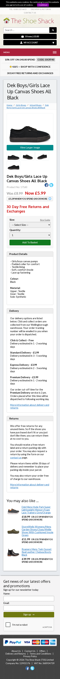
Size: (30, 219)
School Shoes (36, 105)
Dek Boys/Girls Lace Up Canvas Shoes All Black (28, 106)
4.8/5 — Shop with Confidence (30, 66)
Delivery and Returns (16, 653)
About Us (16, 651)
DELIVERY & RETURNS (41, 9)
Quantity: (15, 230)
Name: (7, 593)
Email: (7, 603)
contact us (16, 457)
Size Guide (45, 220)
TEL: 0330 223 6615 (17, 9)
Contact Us (29, 651)
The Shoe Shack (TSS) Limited (39, 659)
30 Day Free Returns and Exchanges (30, 73)
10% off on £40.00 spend (20, 59)
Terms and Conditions (40, 653)
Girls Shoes (21, 105)
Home (9, 105)
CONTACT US (30, 13)
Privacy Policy (30, 656)
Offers (42, 651)
